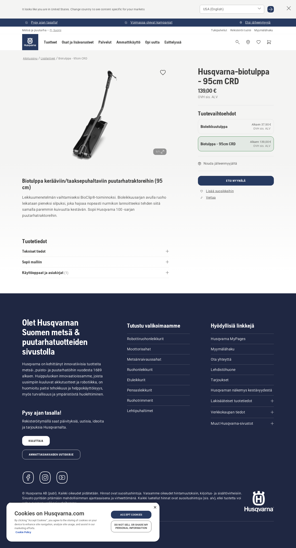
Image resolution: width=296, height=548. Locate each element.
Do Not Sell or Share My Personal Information (131, 526)
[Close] (155, 507)
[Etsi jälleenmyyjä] (248, 42)
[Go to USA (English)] (270, 9)
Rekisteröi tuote (240, 30)
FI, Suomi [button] (55, 30)
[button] (50, 42)
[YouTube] (62, 477)
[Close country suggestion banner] (289, 8)
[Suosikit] (258, 42)
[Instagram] (45, 477)
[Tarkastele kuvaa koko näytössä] (95, 116)
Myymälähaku (263, 30)
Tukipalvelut (219, 30)
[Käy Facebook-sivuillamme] (28, 477)
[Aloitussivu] (30, 42)
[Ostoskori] (269, 42)
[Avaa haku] (237, 42)
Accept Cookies (131, 514)
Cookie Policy (23, 532)
